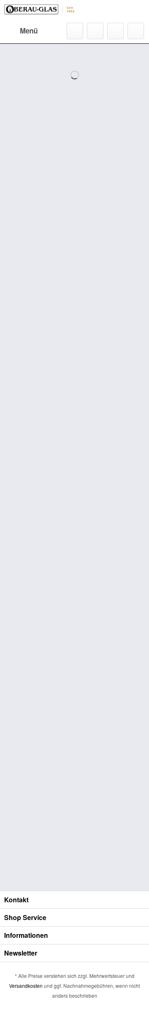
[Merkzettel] (95, 31)
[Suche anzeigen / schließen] (75, 31)
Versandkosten (26, 985)
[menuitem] (21, 31)
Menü (29, 31)
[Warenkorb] (135, 31)
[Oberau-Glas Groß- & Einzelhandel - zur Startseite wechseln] (39, 11)
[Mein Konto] (115, 31)
